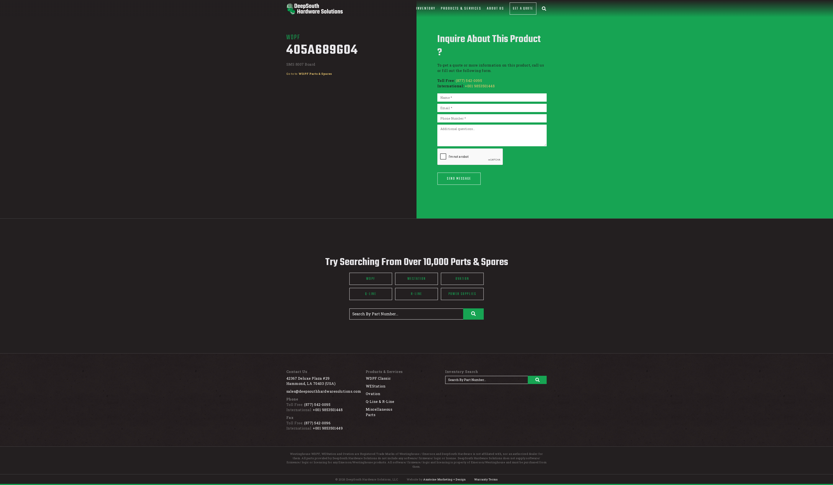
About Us (495, 8)
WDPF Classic (378, 378)
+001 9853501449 (328, 428)
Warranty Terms (486, 479)
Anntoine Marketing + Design (444, 479)
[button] (425, 8)
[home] (314, 9)
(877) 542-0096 (317, 423)
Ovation (373, 393)
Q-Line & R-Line (380, 401)
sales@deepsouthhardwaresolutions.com (323, 391)
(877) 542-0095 (469, 80)
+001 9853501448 (480, 86)
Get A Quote (523, 8)
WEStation (375, 386)
